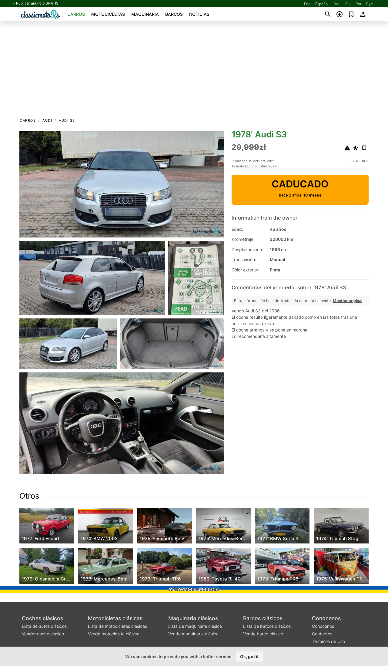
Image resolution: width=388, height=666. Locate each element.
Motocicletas (108, 14)
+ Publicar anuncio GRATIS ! (36, 3)
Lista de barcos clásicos (267, 626)
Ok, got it (249, 656)
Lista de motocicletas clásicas (117, 626)
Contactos (322, 633)
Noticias (199, 14)
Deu (336, 4)
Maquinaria (145, 14)
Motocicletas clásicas (115, 618)
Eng (307, 4)
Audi (47, 120)
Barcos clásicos (263, 618)
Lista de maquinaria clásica (195, 626)
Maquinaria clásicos (193, 618)
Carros (76, 14)
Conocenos (326, 618)
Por (358, 4)
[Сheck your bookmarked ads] (351, 14)
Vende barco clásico (263, 633)
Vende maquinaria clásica (193, 633)
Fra (348, 4)
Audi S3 (67, 120)
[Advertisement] (194, 71)
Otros (29, 495)
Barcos (174, 14)
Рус (369, 4)
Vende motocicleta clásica (113, 633)
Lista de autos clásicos (44, 626)
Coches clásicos (42, 618)
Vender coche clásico (43, 633)
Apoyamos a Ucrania (194, 589)
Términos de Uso (328, 641)
